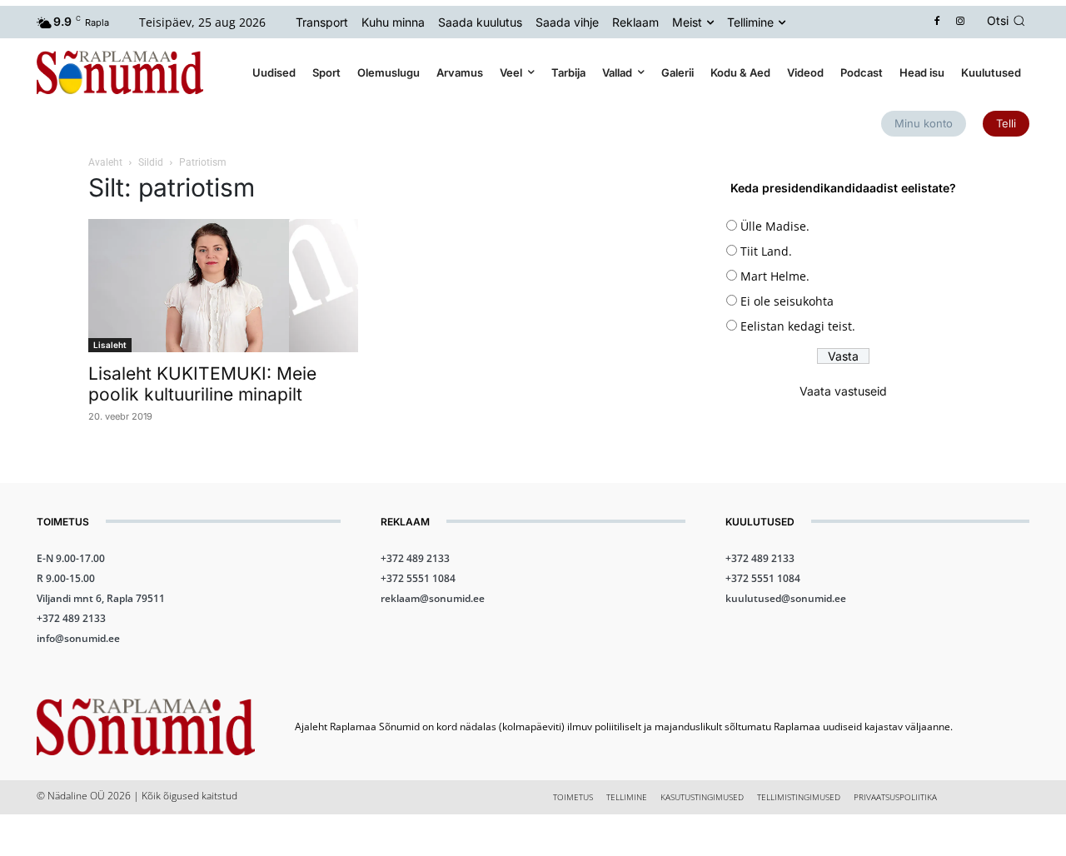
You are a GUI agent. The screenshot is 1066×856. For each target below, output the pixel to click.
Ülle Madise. (774, 226)
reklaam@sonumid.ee (433, 598)
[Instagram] (960, 22)
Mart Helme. (774, 276)
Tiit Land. (766, 251)
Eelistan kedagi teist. (797, 326)
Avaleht (105, 162)
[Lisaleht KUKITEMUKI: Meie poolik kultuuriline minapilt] (223, 285)
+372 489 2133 (71, 618)
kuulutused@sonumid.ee (785, 598)
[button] (1008, 21)
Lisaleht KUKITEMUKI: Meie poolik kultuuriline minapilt (202, 384)
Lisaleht (110, 345)
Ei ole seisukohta (787, 301)
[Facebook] (937, 22)
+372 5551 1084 (418, 578)
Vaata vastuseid (843, 391)
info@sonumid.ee (78, 638)
